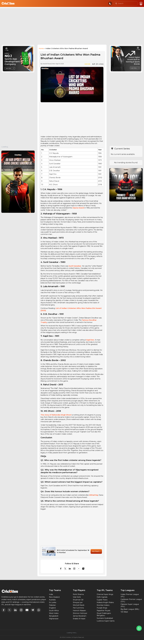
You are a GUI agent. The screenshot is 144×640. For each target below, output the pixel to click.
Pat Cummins (78, 608)
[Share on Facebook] (61, 568)
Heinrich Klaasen (79, 611)
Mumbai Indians (103, 605)
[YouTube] (79, 568)
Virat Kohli (77, 597)
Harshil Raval (47, 64)
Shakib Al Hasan (79, 619)
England (52, 608)
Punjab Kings (102, 608)
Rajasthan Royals (103, 611)
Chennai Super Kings (105, 594)
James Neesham (79, 616)
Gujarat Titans (102, 600)
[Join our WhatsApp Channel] (139, 628)
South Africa (54, 611)
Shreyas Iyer (78, 602)
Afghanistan (53, 619)
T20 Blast (124, 612)
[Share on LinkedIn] (70, 568)
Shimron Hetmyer (80, 613)
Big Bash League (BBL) (130, 609)
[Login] (141, 3)
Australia (52, 600)
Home (41, 48)
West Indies (53, 613)
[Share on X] (65, 568)
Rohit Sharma (78, 594)
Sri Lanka (52, 602)
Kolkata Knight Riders (105, 602)
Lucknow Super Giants (105, 621)
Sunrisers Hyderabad (105, 618)
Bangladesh (53, 616)
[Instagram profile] (74, 568)
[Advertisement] (72, 27)
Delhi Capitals (102, 597)
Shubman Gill (78, 600)
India (51, 594)
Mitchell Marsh (78, 605)
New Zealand (54, 597)
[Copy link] (83, 568)
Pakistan (52, 605)
